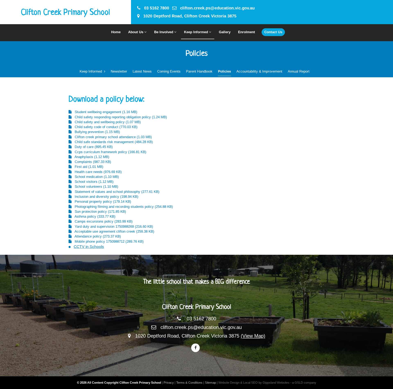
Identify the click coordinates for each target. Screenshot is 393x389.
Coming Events (169, 71)
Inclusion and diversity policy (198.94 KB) (105, 197)
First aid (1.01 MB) (87, 167)
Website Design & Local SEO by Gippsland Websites (253, 382)
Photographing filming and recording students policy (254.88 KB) (122, 207)
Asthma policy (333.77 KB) (93, 216)
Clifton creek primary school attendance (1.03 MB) (112, 137)
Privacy (169, 382)
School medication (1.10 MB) (95, 177)
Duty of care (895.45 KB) (92, 147)
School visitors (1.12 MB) (93, 182)
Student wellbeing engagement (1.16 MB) (104, 112)
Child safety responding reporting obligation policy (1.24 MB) (119, 117)
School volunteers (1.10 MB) (95, 187)
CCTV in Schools (89, 247)
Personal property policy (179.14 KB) (101, 202)
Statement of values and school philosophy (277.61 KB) (115, 192)
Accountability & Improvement (259, 71)
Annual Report (298, 71)
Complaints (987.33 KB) (91, 162)
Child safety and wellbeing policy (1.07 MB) (106, 122)
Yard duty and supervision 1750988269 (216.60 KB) (112, 227)
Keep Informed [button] (196, 32)
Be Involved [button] (164, 32)
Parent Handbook (199, 71)
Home (116, 32)
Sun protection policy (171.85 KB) (99, 212)
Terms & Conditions (189, 382)
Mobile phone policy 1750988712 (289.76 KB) (108, 241)
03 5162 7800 (154, 8)
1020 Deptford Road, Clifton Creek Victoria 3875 (188, 16)
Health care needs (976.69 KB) (97, 172)
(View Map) (253, 336)
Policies (224, 71)
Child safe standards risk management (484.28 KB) (112, 142)
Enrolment (246, 32)
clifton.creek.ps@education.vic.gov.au (215, 8)
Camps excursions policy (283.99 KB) (102, 221)
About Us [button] (136, 32)
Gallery (224, 32)
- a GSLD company (303, 382)
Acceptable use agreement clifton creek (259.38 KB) (113, 231)
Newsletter (119, 71)
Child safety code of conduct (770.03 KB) (105, 127)
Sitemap (210, 382)
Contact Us (273, 32)
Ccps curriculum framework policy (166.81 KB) (109, 152)
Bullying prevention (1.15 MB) (96, 132)
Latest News (142, 71)
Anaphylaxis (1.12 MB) (90, 157)
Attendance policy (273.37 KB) (96, 236)
